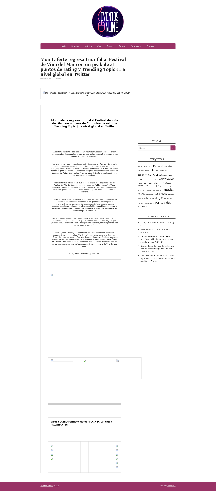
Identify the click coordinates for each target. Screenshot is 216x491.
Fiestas (110, 46)
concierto (143, 174)
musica (169, 189)
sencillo (145, 198)
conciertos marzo (148, 180)
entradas (167, 179)
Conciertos (136, 46)
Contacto (151, 46)
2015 (142, 166)
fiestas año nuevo (155, 183)
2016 (146, 166)
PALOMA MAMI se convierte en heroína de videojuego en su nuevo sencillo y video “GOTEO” (157, 239)
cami (146, 171)
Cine (99, 46)
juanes (172, 186)
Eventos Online (46, 486)
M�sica (88, 46)
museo (159, 190)
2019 (152, 165)
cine (156, 170)
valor (145, 203)
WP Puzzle (171, 486)
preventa (153, 194)
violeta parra (142, 206)
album (164, 166)
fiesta (145, 183)
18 (139, 166)
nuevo (141, 193)
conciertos (155, 174)
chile (151, 170)
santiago (162, 193)
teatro (166, 198)
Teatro (122, 46)
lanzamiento (142, 190)
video (167, 202)
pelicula (147, 194)
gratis (162, 186)
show (151, 197)
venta (159, 202)
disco (157, 179)
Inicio (63, 46)
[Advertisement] (157, 94)
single (158, 197)
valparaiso (150, 203)
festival (140, 183)
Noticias (75, 46)
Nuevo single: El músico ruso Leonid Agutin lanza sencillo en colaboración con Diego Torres (157, 258)
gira (158, 185)
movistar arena (152, 190)
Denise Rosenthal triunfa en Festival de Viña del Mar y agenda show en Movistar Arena (157, 249)
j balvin (167, 186)
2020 (158, 166)
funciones (152, 186)
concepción (163, 171)
